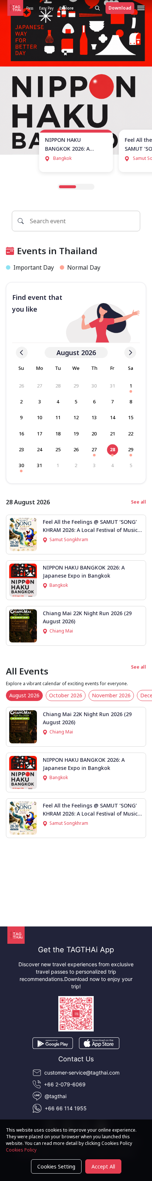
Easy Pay (46, 8)
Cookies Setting (56, 1166)
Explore (66, 8)
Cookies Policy (21, 1150)
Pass (29, 8)
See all (138, 502)
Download (119, 8)
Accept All (103, 1166)
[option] (21, 386)
